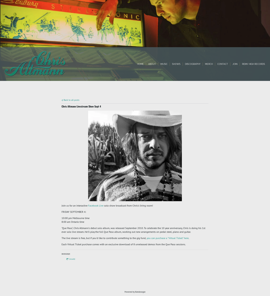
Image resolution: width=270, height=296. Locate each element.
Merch (209, 64)
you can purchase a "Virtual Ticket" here (168, 238)
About (152, 64)
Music (164, 64)
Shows (176, 64)
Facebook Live (95, 205)
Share (72, 259)
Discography (192, 64)
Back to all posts (71, 99)
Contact (222, 64)
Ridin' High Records (253, 64)
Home (140, 64)
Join (235, 64)
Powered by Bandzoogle (135, 291)
